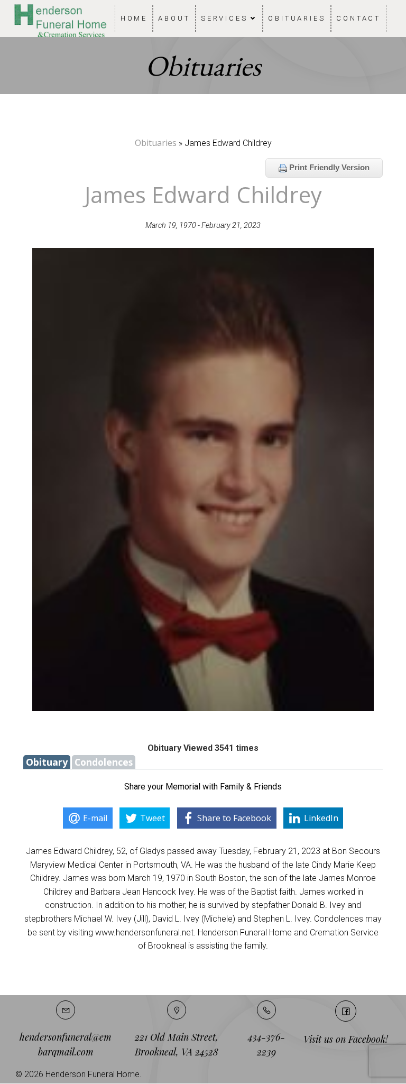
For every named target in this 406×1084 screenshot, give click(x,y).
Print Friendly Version (328, 167)
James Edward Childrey (203, 194)
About (174, 18)
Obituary (47, 762)
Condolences (104, 762)
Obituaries (297, 18)
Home (134, 18)
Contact (358, 18)
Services (224, 18)
